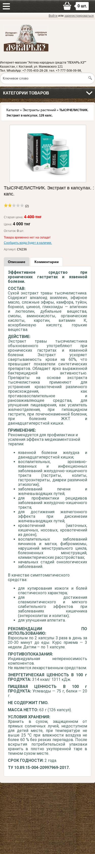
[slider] (14, 205)
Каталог (12, 110)
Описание (16, 262)
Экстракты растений (39, 110)
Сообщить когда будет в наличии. (28, 243)
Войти (53, 15)
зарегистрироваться (79, 15)
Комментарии (46, 262)
